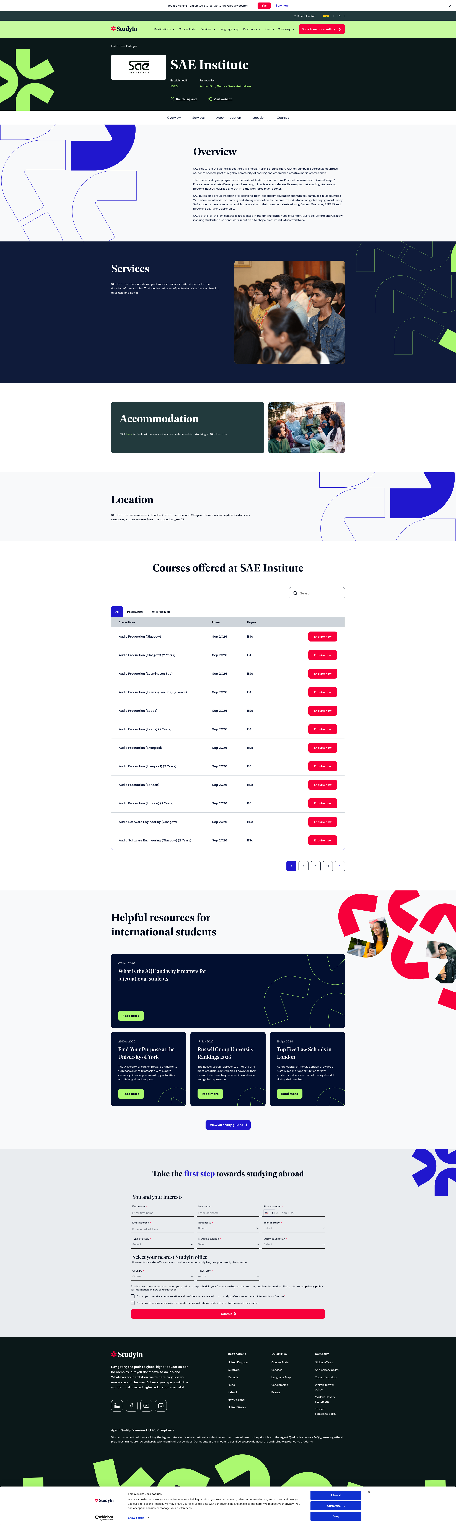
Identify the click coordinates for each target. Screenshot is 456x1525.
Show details (136, 1517)
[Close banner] (369, 1492)
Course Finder (280, 1362)
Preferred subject (209, 1238)
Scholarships (279, 1385)
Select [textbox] (202, 1228)
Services (206, 29)
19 (328, 866)
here (129, 434)
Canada (233, 1377)
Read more (131, 1016)
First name (139, 1206)
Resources (250, 29)
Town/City (205, 1270)
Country (138, 1270)
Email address (141, 1222)
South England (186, 99)
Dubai (231, 1385)
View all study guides (226, 1125)
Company (284, 29)
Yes (264, 5)
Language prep (229, 29)
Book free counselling (318, 29)
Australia (234, 1370)
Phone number (273, 1206)
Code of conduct (326, 1377)
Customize (334, 1505)
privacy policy (314, 1286)
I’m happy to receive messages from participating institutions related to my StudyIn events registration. (198, 1303)
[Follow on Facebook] (132, 1406)
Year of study (273, 1222)
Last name (205, 1206)
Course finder (188, 29)
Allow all (336, 1495)
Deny (336, 1516)
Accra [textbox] (202, 1276)
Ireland (232, 1392)
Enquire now (322, 636)
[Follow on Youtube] (146, 1406)
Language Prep (281, 1377)
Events (269, 29)
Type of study (141, 1238)
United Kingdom (238, 1362)
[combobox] (269, 1213)
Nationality (205, 1222)
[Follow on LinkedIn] (117, 1406)
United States (237, 1407)
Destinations (162, 29)
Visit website (223, 99)
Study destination (275, 1238)
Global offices (324, 1362)
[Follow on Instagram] (161, 1406)
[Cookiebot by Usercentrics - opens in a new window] (104, 1518)
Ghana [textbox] (136, 1276)
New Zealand (236, 1400)
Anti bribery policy (327, 1370)
